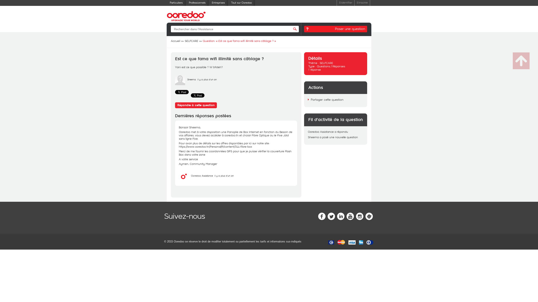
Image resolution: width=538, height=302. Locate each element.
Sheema (191, 79)
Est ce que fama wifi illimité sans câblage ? (219, 58)
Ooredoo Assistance (202, 175)
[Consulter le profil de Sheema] (180, 84)
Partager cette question (327, 99)
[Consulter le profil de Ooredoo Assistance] (184, 180)
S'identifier (345, 2)
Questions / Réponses (331, 66)
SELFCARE (326, 63)
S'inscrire (362, 2)
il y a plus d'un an (224, 175)
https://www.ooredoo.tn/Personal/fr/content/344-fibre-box (215, 146)
